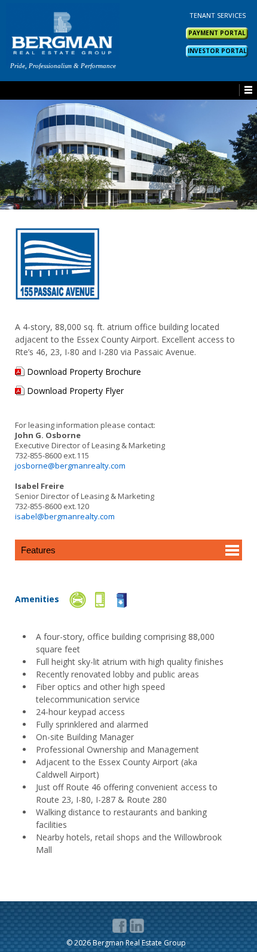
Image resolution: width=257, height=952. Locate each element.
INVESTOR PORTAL (217, 51)
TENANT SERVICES (217, 15)
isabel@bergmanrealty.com (65, 516)
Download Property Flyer (75, 391)
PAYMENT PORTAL (217, 33)
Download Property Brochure (84, 371)
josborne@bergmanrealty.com (70, 465)
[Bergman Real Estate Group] (63, 34)
